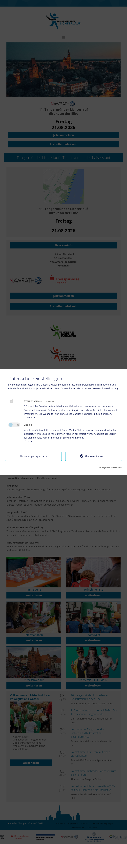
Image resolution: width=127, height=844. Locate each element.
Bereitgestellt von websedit (110, 467)
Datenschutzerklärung (105, 388)
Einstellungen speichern (33, 456)
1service (29, 417)
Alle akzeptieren (94, 456)
